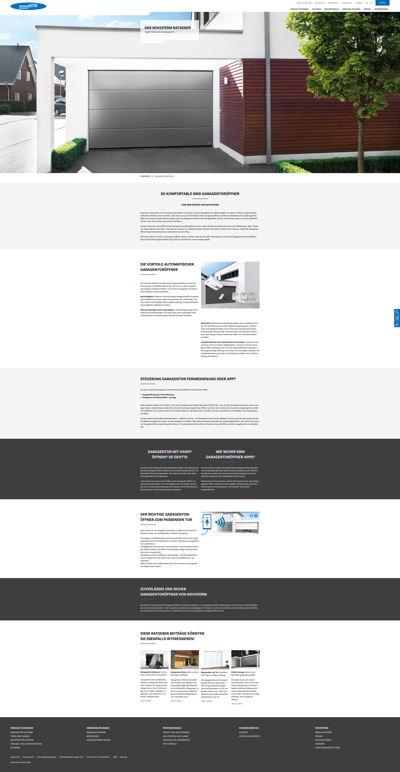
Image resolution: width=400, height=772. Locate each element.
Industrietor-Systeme (22, 740)
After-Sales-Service (249, 736)
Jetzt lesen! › (146, 701)
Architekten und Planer (176, 736)
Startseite (145, 176)
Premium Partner (304, 3)
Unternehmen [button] (381, 9)
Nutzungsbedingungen (46, 757)
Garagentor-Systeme (21, 732)
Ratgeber (15, 747)
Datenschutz (28, 757)
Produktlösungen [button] (299, 9)
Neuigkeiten (320, 3)
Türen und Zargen (20, 736)
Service (367, 9)
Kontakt (382, 3)
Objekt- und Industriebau (176, 732)
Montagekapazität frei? (327, 747)
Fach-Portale (170, 744)
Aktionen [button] (316, 9)
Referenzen (333, 3)
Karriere (359, 3)
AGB (115, 757)
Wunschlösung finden (98, 740)
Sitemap (123, 757)
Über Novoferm (323, 732)
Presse (318, 736)
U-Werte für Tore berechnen (98, 757)
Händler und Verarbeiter (176, 740)
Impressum (15, 757)
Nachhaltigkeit (323, 740)
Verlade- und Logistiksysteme (26, 744)
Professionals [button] (331, 9)
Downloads (347, 3)
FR (371, 3)
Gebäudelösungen (351, 9)
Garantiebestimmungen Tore (71, 757)
